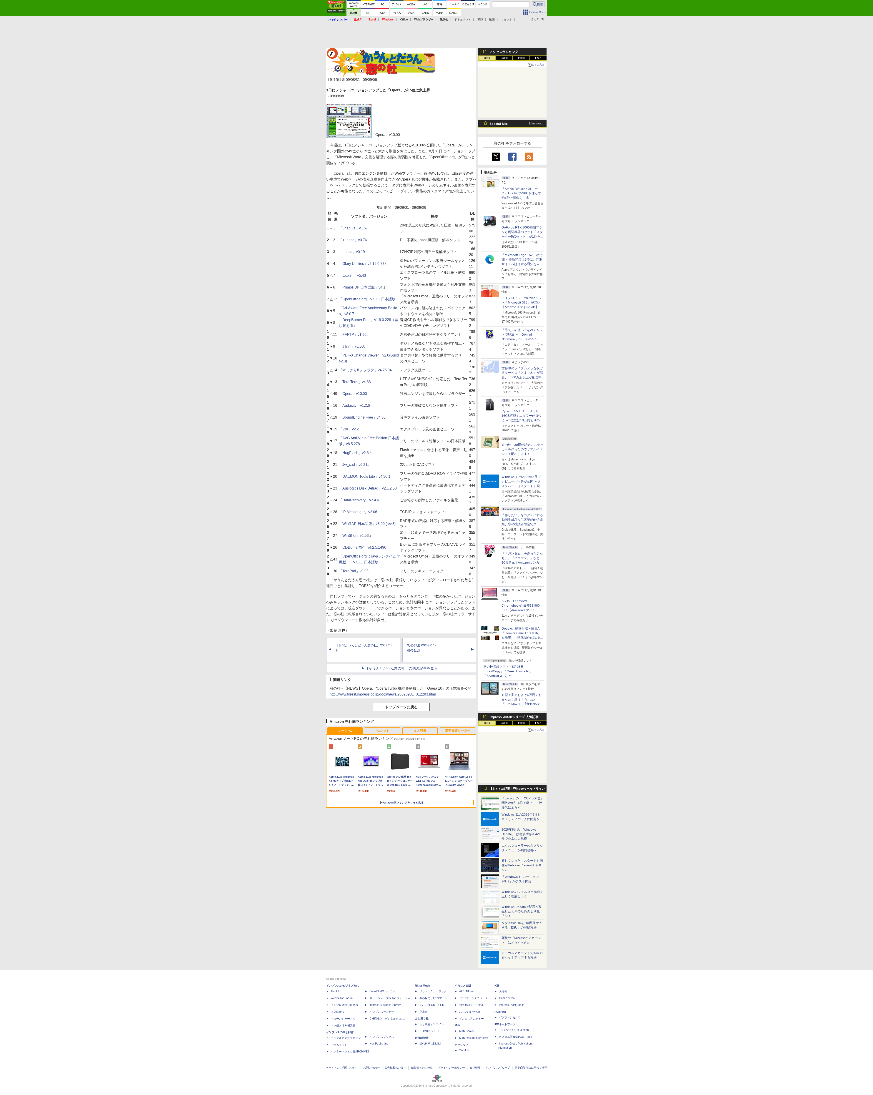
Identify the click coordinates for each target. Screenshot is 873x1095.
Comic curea (507, 998)
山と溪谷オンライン (431, 1024)
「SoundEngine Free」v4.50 (362, 417)
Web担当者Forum (342, 998)
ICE (496, 985)
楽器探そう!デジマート (433, 998)
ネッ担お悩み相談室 (343, 1025)
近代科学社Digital (430, 1043)
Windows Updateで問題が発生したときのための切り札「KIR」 (522, 911)
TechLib (464, 1050)
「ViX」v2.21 (350, 429)
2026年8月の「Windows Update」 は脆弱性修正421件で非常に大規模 (521, 834)
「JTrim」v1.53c (352, 346)
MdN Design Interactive (473, 1038)
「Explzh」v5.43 (352, 275)
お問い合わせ (371, 1067)
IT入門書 (420, 731)
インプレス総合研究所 (344, 1005)
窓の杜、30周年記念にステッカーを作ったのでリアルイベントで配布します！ (522, 449)
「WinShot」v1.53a (355, 535)
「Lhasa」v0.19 (352, 252)
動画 (492, 19)
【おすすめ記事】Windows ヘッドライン (517, 788)
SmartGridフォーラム (382, 991)
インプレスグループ (497, 1067)
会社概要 (475, 1067)
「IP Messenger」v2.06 (358, 512)
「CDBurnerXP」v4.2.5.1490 (362, 547)
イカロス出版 (463, 985)
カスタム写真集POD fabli (515, 1036)
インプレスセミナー (381, 1011)
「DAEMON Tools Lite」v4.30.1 (364, 476)
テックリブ (461, 1044)
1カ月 (538, 58)
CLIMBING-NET (429, 1031)
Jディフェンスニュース (473, 998)
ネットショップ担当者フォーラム (389, 998)
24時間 (504, 58)
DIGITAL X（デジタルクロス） (388, 1018)
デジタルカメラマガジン (346, 1038)
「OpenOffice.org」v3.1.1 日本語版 (367, 299)
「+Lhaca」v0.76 (353, 240)
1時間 (487, 58)
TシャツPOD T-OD (431, 1005)
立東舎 (423, 1011)
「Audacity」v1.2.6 (354, 405)
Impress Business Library (385, 1005)
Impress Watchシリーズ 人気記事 (514, 717)
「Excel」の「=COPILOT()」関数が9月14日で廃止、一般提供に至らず (522, 802)
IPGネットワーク (504, 1024)
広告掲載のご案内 (395, 1067)
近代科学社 (422, 1038)
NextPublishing (378, 1043)
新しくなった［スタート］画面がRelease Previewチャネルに (522, 865)
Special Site (498, 124)
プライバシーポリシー (451, 1067)
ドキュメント (462, 19)
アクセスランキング (503, 52)
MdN (458, 1025)
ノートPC (345, 731)
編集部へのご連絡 (422, 1067)
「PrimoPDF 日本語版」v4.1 (362, 287)
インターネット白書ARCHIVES (350, 1051)
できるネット (339, 1044)
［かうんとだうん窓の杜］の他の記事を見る (401, 668)
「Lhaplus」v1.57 (353, 228)
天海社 (503, 991)
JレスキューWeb (469, 1011)
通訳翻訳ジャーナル (471, 1005)
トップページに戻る (401, 707)
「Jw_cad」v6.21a (354, 465)
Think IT (336, 991)
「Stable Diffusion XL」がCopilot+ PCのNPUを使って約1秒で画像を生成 (521, 193)
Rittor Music (423, 985)
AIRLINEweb (467, 991)
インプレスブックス (381, 1036)
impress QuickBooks (511, 1005)
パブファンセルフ (510, 1017)
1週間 (521, 58)
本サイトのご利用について (342, 1067)
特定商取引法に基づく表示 (531, 1067)
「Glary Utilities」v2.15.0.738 (362, 264)
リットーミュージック (433, 991)
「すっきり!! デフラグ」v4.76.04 (365, 370)
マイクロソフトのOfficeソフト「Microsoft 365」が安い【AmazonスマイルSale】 (522, 302)
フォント (506, 19)
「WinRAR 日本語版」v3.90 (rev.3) (367, 524)
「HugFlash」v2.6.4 (355, 453)
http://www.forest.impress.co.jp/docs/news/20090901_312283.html (383, 694)
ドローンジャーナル (343, 1018)
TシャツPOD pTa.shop (514, 1030)
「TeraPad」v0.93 (354, 571)
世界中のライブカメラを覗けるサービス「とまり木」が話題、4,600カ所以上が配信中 (522, 372)
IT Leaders (337, 1011)
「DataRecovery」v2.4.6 (359, 500)
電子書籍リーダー (457, 731)
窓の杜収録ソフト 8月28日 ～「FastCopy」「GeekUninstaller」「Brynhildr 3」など (508, 671)
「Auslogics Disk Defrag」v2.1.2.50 (368, 488)
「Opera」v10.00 (353, 394)
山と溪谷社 (422, 1018)
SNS (480, 19)
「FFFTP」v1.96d (354, 335)
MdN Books (466, 1031)
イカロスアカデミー (471, 1018)
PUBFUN (500, 1011)
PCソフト (382, 731)
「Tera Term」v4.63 (355, 382)
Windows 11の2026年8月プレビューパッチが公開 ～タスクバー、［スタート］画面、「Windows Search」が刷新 (522, 486)
